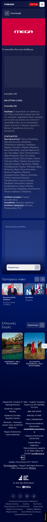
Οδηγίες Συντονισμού (14, 509)
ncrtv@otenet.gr (37, 454)
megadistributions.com (23, 514)
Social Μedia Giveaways (31, 512)
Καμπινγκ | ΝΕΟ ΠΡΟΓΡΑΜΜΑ (12, 363)
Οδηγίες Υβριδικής (34, 509)
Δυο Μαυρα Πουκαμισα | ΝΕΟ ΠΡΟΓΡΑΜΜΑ (34, 364)
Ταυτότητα (37, 504)
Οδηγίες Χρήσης (12, 504)
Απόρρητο (45, 516)
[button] (41, 4)
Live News (29, 297)
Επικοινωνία (38, 506)
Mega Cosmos (11, 512)
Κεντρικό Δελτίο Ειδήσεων (9, 298)
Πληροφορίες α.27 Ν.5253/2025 (16, 506)
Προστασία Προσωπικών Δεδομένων (23, 501)
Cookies (26, 504)
